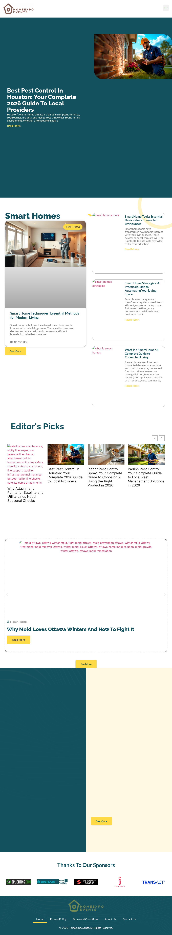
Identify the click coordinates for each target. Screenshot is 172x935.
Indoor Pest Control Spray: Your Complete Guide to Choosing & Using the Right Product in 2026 (105, 477)
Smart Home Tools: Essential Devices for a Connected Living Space (144, 220)
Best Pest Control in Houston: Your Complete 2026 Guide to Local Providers (41, 100)
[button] (166, 8)
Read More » (14, 125)
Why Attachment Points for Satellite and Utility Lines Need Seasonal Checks (25, 494)
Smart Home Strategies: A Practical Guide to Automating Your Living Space (142, 288)
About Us (110, 919)
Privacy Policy (58, 919)
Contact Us (129, 919)
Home (39, 919)
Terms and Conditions (85, 919)
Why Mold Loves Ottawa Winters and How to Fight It (70, 629)
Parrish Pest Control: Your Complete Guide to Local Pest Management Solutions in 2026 (146, 477)
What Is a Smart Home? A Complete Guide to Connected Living (142, 353)
